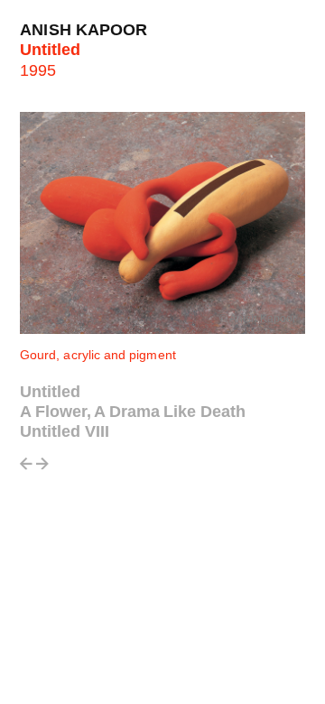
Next (42, 469)
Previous (26, 469)
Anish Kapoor (84, 30)
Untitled (50, 392)
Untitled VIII (64, 431)
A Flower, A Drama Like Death (133, 412)
